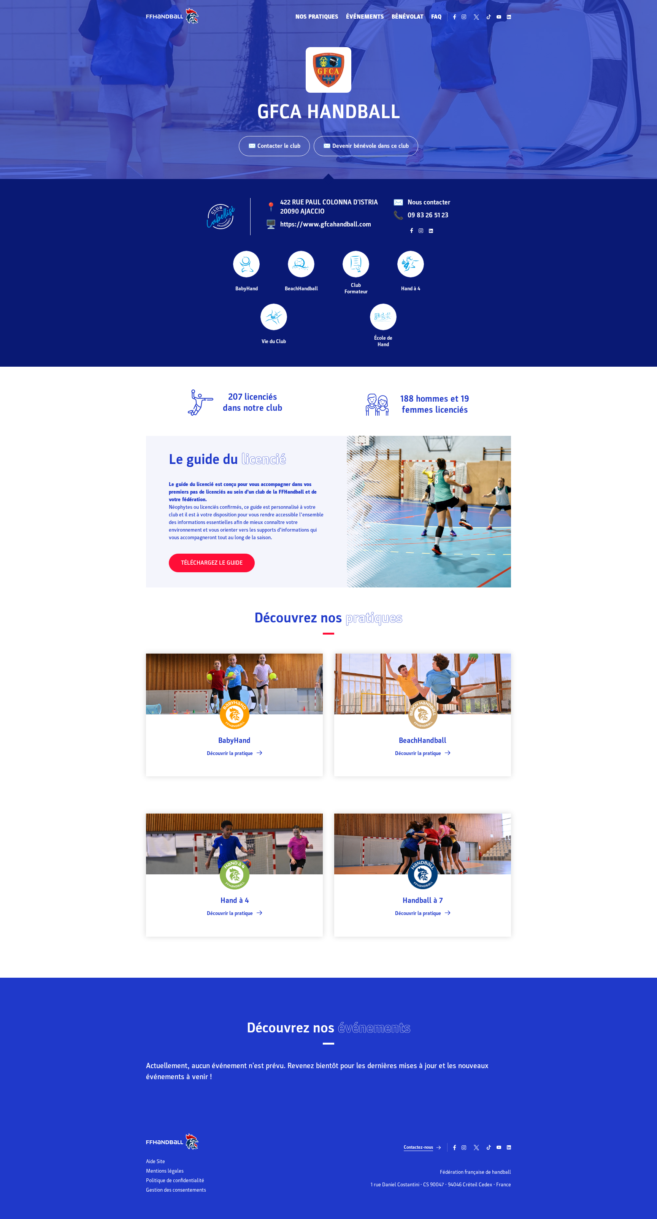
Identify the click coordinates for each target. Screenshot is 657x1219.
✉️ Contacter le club (274, 146)
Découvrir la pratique (230, 753)
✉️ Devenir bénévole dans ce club (366, 146)
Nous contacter (429, 202)
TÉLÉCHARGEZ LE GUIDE (212, 563)
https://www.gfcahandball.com (325, 224)
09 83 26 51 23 (428, 215)
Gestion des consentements (176, 1190)
